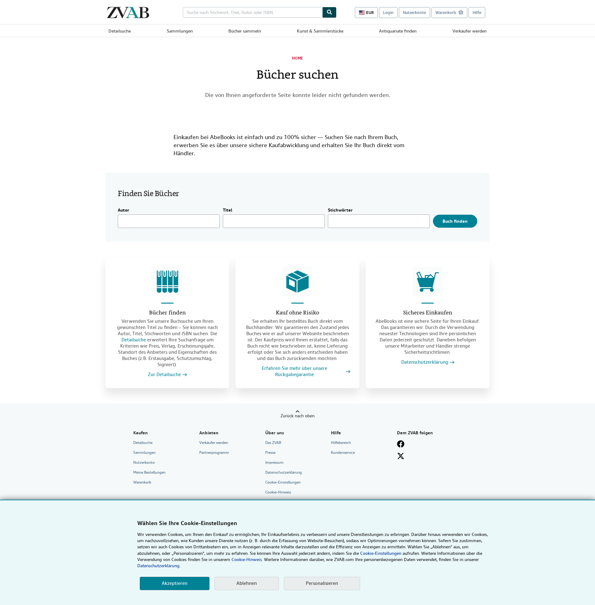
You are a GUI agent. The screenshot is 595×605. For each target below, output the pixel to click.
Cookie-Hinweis (278, 492)
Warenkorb (142, 482)
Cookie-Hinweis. (247, 559)
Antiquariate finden (397, 31)
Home (297, 58)
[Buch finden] (329, 12)
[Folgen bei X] (400, 456)
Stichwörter (340, 210)
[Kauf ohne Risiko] (297, 281)
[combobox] (252, 12)
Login (388, 12)
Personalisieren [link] (322, 583)
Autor (123, 210)
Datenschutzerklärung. (158, 565)
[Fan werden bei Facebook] (400, 444)
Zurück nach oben (297, 416)
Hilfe (477, 12)
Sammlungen (180, 31)
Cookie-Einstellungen (380, 553)
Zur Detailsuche (164, 375)
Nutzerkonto (414, 12)
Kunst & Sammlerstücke (320, 31)
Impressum (274, 462)
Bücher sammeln (244, 31)
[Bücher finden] (167, 281)
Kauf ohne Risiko (297, 313)
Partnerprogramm (214, 452)
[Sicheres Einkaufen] (428, 281)
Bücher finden (167, 313)
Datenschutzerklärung (424, 362)
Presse (270, 452)
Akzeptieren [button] (174, 583)
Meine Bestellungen (149, 472)
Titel (227, 210)
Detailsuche (119, 31)
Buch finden (455, 221)
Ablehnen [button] (246, 583)
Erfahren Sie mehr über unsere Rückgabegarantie (294, 372)
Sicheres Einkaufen (427, 313)
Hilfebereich (341, 442)
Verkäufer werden (469, 31)
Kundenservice (343, 452)
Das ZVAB (273, 442)
